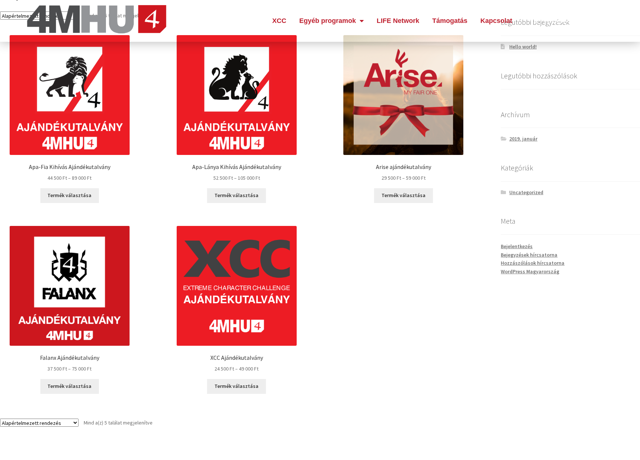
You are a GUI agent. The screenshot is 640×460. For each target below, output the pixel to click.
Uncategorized (526, 192)
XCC (279, 20)
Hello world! (523, 46)
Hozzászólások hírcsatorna (532, 263)
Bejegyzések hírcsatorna (529, 254)
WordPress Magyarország (530, 271)
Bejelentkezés (517, 246)
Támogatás (449, 20)
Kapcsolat (496, 20)
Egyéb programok (327, 20)
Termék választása (69, 195)
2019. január (523, 138)
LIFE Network (398, 20)
